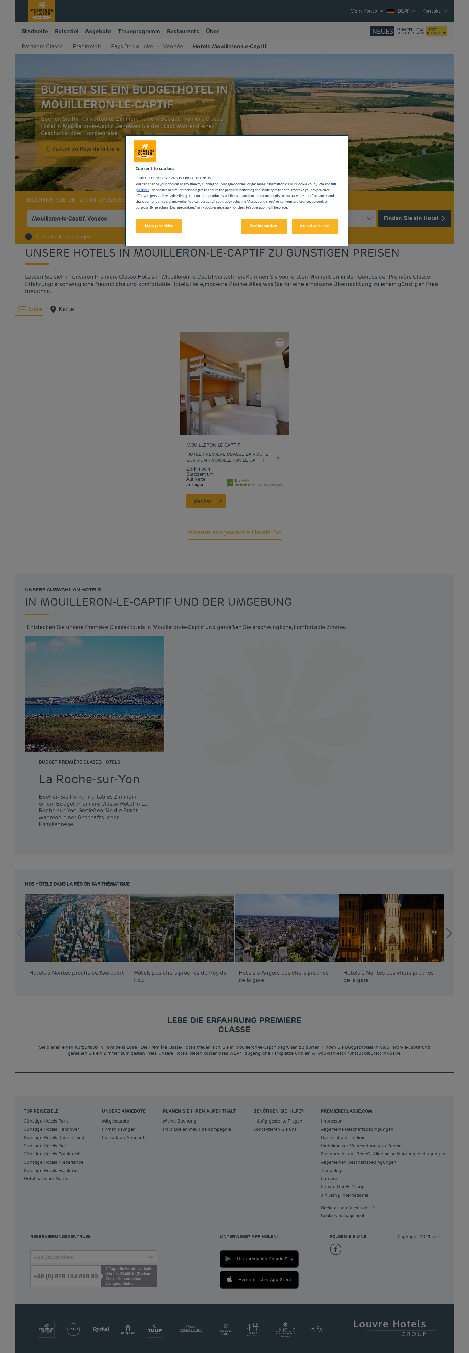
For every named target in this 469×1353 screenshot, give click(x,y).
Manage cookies (159, 226)
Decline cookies (264, 226)
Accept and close (315, 226)
